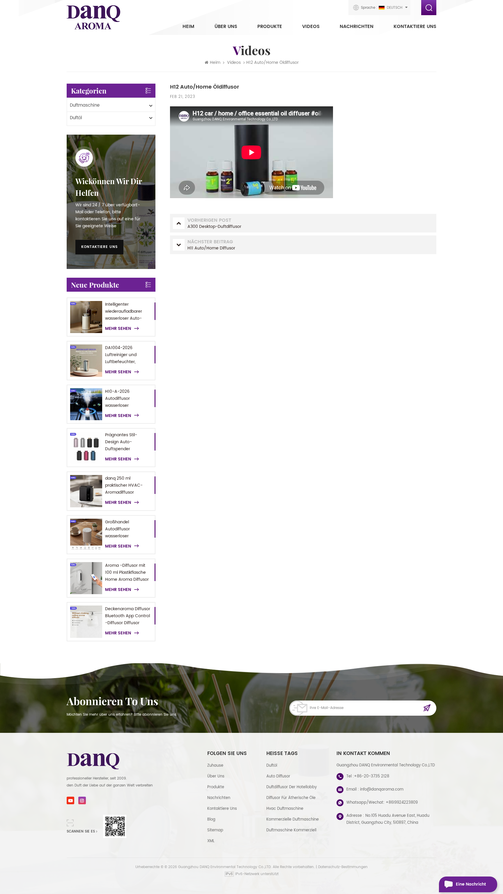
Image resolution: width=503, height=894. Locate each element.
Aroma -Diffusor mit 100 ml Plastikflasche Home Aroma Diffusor (127, 572)
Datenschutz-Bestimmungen (343, 867)
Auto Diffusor (278, 776)
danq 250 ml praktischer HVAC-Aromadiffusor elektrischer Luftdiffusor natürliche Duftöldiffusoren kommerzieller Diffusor (127, 485)
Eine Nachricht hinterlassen (471, 886)
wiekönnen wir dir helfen (108, 187)
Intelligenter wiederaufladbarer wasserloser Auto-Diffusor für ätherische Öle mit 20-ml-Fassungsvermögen (127, 311)
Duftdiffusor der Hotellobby (291, 787)
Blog (211, 819)
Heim (188, 26)
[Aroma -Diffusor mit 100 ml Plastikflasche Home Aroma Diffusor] (86, 578)
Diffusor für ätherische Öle (291, 798)
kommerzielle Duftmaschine (292, 819)
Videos (311, 26)
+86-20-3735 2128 (371, 776)
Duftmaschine (85, 105)
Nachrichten (356, 26)
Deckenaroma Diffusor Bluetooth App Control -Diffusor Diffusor (127, 616)
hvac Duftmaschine (284, 809)
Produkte (269, 26)
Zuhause (215, 766)
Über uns (226, 26)
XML (211, 841)
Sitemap (215, 830)
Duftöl (76, 118)
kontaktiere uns (415, 26)
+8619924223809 (402, 803)
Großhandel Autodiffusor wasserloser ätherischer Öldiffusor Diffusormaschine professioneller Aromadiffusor (126, 529)
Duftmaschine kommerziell (291, 830)
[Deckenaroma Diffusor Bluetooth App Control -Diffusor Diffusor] (86, 622)
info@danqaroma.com (381, 789)
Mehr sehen (118, 329)
